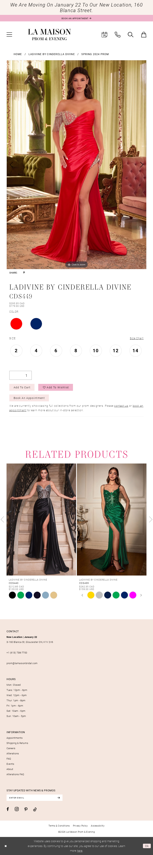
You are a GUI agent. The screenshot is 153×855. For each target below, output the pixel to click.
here (79, 850)
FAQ (9, 758)
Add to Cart (22, 387)
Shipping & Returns (17, 743)
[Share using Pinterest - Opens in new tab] (24, 272)
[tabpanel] (76, 164)
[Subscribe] (59, 798)
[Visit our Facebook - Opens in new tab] (8, 809)
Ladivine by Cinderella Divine (52, 54)
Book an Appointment (29, 398)
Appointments (15, 737)
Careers (11, 748)
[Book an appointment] (104, 34)
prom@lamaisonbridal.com (22, 663)
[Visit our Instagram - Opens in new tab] (17, 809)
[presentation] (41, 520)
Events (10, 763)
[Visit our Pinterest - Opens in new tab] (25, 809)
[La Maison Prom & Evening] (49, 34)
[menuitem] (9, 34)
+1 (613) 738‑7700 (17, 652)
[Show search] (130, 34)
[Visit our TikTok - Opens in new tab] (35, 809)
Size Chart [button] (136, 338)
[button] (9, 34)
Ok (147, 846)
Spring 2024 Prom (95, 54)
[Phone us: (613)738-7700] (117, 34)
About (10, 769)
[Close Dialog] (5, 846)
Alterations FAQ (15, 774)
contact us (121, 405)
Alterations (13, 753)
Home (18, 54)
